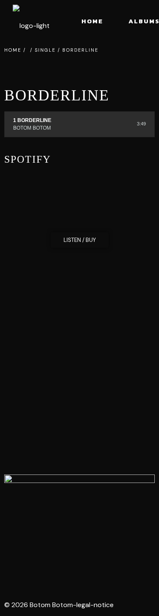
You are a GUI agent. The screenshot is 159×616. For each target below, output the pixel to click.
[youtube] (45, 569)
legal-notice (95, 604)
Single (45, 50)
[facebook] (126, 569)
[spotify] (17, 569)
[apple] (99, 569)
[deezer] (72, 569)
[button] (80, 240)
